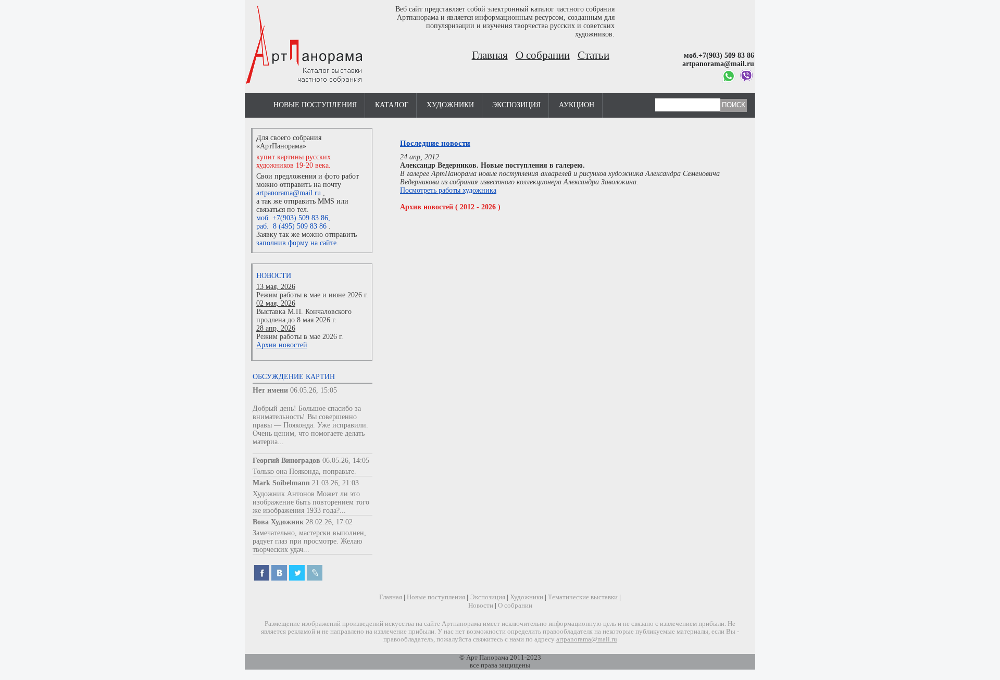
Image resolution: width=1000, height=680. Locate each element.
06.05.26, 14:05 (345, 460)
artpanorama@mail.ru (288, 193)
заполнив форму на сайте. (297, 243)
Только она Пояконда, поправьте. (304, 471)
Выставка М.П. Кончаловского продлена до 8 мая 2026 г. (304, 316)
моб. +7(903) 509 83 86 (292, 218)
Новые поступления (315, 105)
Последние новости (435, 142)
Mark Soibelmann (281, 483)
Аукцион (576, 105)
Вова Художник (278, 522)
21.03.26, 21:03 (335, 483)
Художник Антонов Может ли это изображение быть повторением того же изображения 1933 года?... (311, 502)
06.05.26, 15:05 (313, 390)
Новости (273, 276)
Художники (450, 105)
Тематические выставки (583, 597)
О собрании (543, 55)
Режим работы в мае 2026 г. (299, 337)
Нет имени (270, 390)
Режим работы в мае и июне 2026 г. (312, 295)
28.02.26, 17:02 (329, 522)
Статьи (593, 55)
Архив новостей (281, 345)
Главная (490, 55)
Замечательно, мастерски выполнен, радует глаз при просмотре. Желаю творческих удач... (309, 541)
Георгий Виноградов (286, 460)
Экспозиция (516, 105)
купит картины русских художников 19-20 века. (293, 161)
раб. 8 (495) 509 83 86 (291, 226)
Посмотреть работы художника (448, 190)
